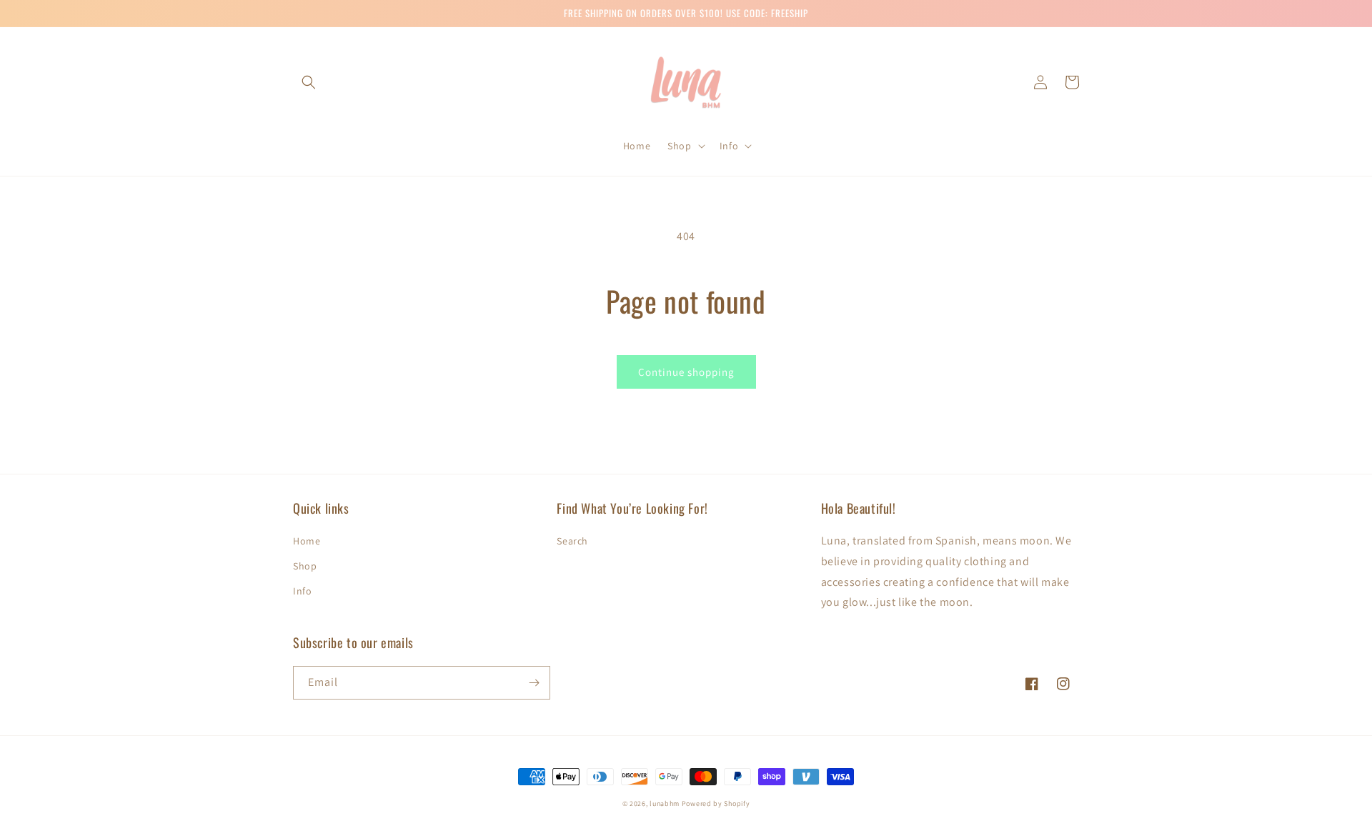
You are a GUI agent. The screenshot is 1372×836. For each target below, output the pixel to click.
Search (572, 540)
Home (306, 540)
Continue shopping (686, 372)
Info (302, 590)
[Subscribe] (534, 683)
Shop (305, 565)
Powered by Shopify (716, 803)
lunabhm (665, 803)
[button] (308, 82)
